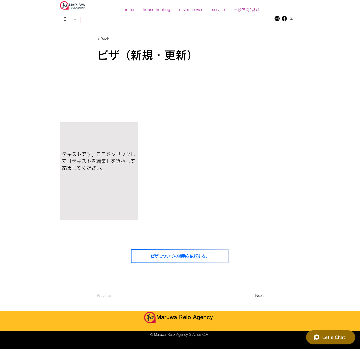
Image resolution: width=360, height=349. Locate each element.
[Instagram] (277, 18)
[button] (218, 7)
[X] (291, 18)
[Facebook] (284, 18)
